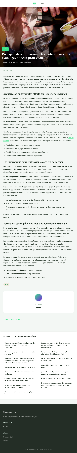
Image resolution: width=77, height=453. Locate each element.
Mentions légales (8, 437)
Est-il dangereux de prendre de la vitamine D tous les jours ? (56, 359)
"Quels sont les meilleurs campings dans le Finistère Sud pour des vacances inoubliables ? (20, 345)
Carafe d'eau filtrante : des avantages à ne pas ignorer (19, 373)
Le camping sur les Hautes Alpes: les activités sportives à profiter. (17, 386)
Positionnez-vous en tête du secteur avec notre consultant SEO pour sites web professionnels (55, 345)
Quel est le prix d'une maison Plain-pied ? (56, 378)
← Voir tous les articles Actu (13, 319)
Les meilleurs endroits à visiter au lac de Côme (55, 366)
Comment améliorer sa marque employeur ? (20, 393)
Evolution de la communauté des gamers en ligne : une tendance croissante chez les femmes (56, 385)
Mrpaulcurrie (9, 412)
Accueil (5, 70)
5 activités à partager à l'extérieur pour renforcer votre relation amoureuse (54, 373)
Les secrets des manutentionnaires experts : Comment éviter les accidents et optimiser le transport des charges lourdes (20, 360)
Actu (5, 49)
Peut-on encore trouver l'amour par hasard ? (20, 367)
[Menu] (42, 3)
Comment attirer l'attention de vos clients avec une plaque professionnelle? (19, 379)
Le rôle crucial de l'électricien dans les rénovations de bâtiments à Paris (54, 353)
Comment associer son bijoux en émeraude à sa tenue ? (20, 353)
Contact (5, 440)
